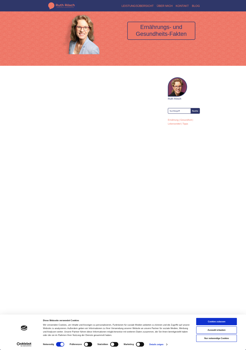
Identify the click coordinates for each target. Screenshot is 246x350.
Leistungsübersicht (138, 5)
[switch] (88, 344)
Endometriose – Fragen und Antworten (81, 282)
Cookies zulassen (216, 321)
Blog (196, 5)
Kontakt (182, 5)
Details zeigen (156, 344)
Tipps (185, 124)
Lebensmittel (174, 124)
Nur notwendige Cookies (216, 338)
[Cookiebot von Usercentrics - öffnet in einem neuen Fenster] (24, 344)
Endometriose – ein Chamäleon (74, 164)
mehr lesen (55, 190)
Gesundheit (186, 120)
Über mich (165, 5)
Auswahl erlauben (217, 330)
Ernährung (173, 120)
